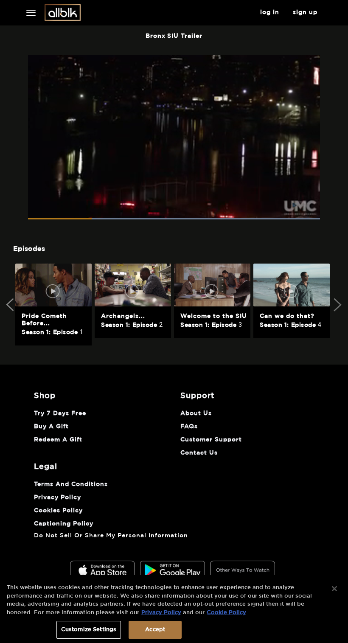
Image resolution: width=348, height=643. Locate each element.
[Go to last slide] (11, 304)
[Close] (334, 588)
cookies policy (58, 511)
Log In (269, 12)
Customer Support (211, 440)
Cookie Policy (226, 612)
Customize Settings (88, 629)
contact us (199, 453)
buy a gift (51, 427)
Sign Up (305, 12)
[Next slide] (336, 304)
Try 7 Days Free (60, 413)
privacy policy (57, 497)
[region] (174, 609)
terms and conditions (71, 484)
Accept (155, 629)
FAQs (189, 427)
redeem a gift (58, 440)
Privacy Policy (161, 612)
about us (196, 413)
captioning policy (63, 524)
